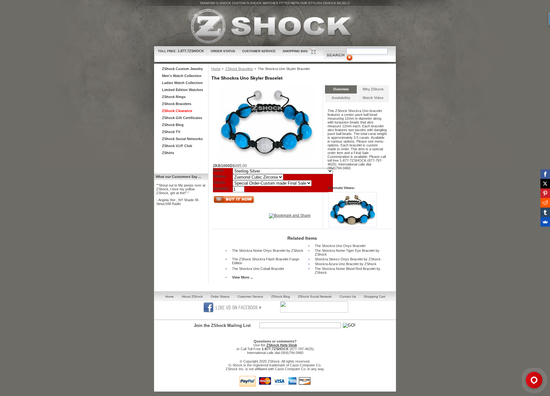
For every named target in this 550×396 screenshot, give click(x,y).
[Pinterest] (545, 193)
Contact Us (348, 296)
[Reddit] (545, 203)
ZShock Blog (173, 125)
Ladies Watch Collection (182, 83)
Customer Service (259, 51)
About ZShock (192, 296)
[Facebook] (545, 174)
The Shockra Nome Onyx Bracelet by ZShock (267, 250)
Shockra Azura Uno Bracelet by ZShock (346, 264)
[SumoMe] (545, 222)
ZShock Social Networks (182, 139)
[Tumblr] (545, 212)
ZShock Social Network (315, 296)
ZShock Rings (174, 97)
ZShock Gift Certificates (182, 118)
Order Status (223, 51)
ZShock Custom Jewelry (182, 69)
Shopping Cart (374, 296)
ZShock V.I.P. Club (177, 146)
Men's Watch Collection (181, 76)
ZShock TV (171, 132)
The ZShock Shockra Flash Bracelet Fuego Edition (265, 261)
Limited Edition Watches (182, 90)
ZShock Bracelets (239, 69)
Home (216, 69)
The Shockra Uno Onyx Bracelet (340, 246)
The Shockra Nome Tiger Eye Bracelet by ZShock (347, 252)
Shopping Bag (295, 51)
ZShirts (168, 153)
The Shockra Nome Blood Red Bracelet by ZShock (347, 270)
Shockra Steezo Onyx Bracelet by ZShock (348, 259)
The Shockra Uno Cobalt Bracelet (258, 269)
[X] (545, 183)
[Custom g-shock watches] (275, 26)
